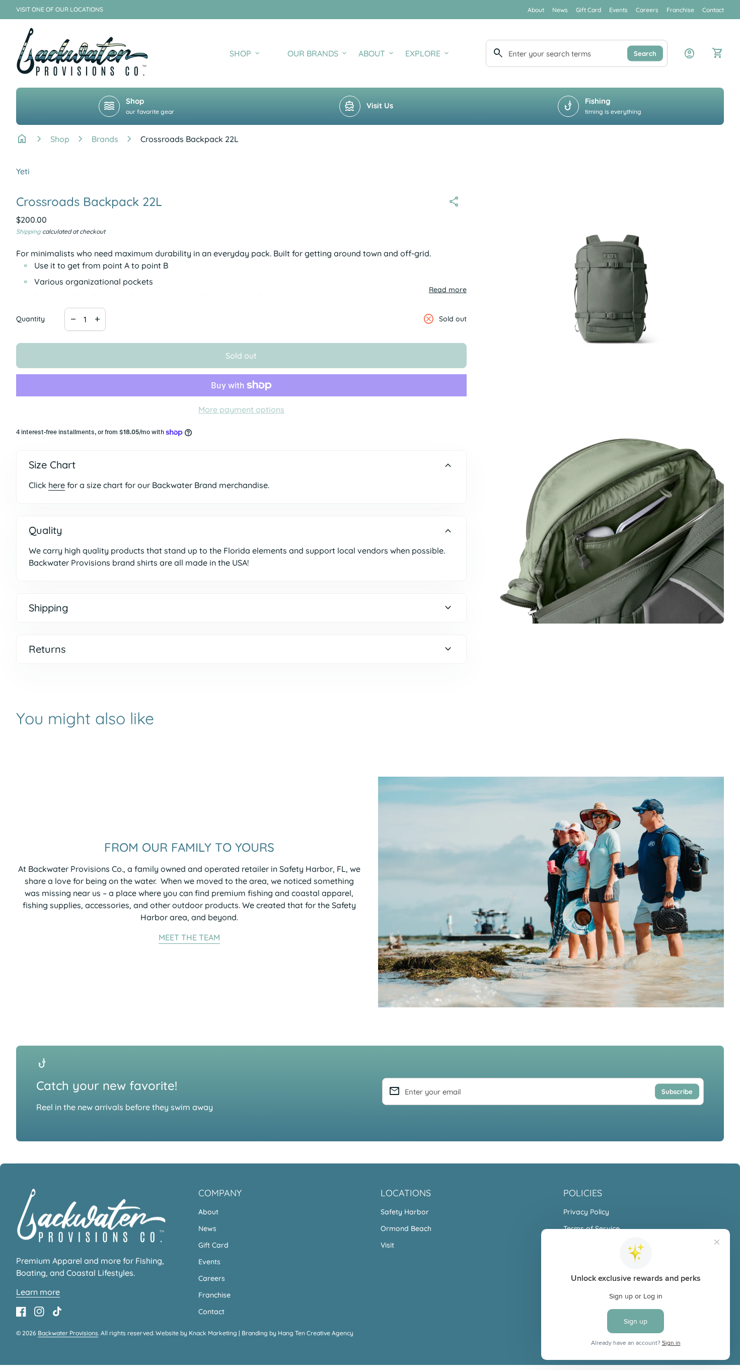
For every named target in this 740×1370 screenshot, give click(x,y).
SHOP (245, 53)
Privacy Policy (586, 1211)
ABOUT (376, 53)
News (560, 10)
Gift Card (588, 10)
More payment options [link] (241, 409)
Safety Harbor (405, 1211)
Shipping (28, 231)
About (536, 10)
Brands (105, 139)
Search (645, 53)
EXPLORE (428, 53)
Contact (713, 10)
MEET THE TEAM (189, 937)
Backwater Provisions (68, 1333)
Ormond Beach (406, 1228)
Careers (647, 10)
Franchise (680, 10)
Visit (387, 1245)
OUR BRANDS (317, 53)
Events (618, 10)
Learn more (38, 1292)
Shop (59, 139)
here (56, 485)
